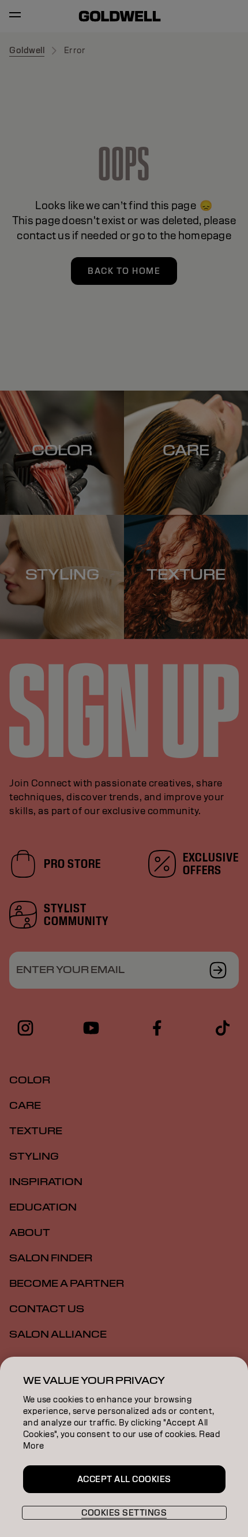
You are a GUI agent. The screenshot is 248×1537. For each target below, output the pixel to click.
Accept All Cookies (124, 1479)
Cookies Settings (124, 1513)
